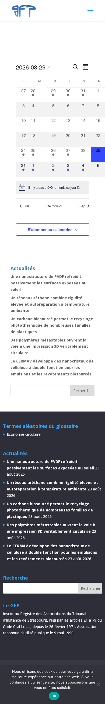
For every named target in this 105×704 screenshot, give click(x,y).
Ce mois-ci (54, 206)
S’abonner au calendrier (50, 229)
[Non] (98, 684)
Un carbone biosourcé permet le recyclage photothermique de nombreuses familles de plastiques (51, 325)
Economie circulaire (24, 434)
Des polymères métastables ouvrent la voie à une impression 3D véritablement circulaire (49, 346)
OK (54, 696)
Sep (82, 206)
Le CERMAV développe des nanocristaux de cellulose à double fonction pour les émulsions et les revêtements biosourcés (52, 367)
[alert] (52, 187)
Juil (26, 206)
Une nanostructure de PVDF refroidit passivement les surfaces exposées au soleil (48, 283)
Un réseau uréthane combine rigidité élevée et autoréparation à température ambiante (50, 304)
